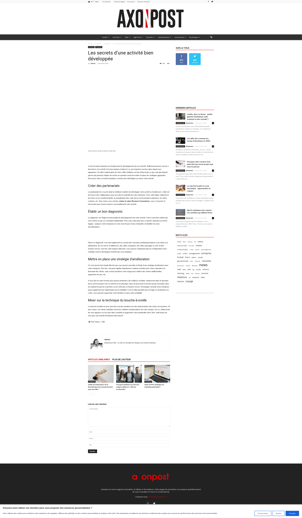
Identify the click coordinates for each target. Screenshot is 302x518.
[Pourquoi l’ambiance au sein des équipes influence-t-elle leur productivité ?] (129, 374)
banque (190, 242)
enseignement (194, 253)
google (200, 257)
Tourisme (149, 37)
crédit (191, 249)
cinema (199, 245)
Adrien (93, 63)
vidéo (203, 277)
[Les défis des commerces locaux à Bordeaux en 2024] (180, 140)
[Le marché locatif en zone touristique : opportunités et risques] (180, 188)
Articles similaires (99, 359)
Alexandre (189, 123)
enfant (185, 254)
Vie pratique (193, 37)
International (180, 123)
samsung (180, 273)
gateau (194, 257)
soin (192, 273)
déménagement (206, 249)
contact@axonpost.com (157, 497)
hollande (197, 261)
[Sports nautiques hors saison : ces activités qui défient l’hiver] (180, 212)
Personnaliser (263, 513)
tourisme (204, 273)
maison (188, 266)
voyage (189, 281)
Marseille (195, 266)
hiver (191, 261)
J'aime (181, 54)
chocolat (191, 246)
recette (198, 270)
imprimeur (180, 266)
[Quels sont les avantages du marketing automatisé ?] (157, 374)
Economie (116, 37)
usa (190, 277)
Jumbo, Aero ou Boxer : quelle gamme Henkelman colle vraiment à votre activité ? (199, 116)
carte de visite (182, 246)
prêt (189, 269)
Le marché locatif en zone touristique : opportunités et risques (198, 188)
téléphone (182, 277)
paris (184, 270)
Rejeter (278, 513)
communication (182, 250)
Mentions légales (119, 1)
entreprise (206, 253)
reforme (206, 269)
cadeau (200, 242)
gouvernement (182, 261)
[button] (211, 37)
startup (197, 273)
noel (179, 269)
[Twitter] (212, 1)
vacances (195, 277)
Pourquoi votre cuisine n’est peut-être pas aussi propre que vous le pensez (200, 164)
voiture (180, 281)
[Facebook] (208, 1)
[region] (151, 511)
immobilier (206, 261)
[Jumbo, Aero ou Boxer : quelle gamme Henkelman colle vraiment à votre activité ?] (180, 116)
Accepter (292, 513)
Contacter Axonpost (143, 1)
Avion (184, 242)
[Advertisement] (129, 158)
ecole (179, 254)
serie (187, 273)
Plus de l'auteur (121, 359)
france (187, 257)
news (203, 265)
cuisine (197, 249)
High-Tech (137, 37)
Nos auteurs (131, 1)
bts (195, 242)
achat (179, 242)
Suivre (195, 54)
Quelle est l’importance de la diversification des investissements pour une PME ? (100, 387)
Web (126, 37)
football (180, 257)
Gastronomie (179, 37)
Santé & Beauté (163, 37)
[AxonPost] (151, 18)
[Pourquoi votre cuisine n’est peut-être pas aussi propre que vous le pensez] (180, 164)
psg (193, 269)
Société (104, 37)
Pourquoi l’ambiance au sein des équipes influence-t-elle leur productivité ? (127, 387)
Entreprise (99, 47)
